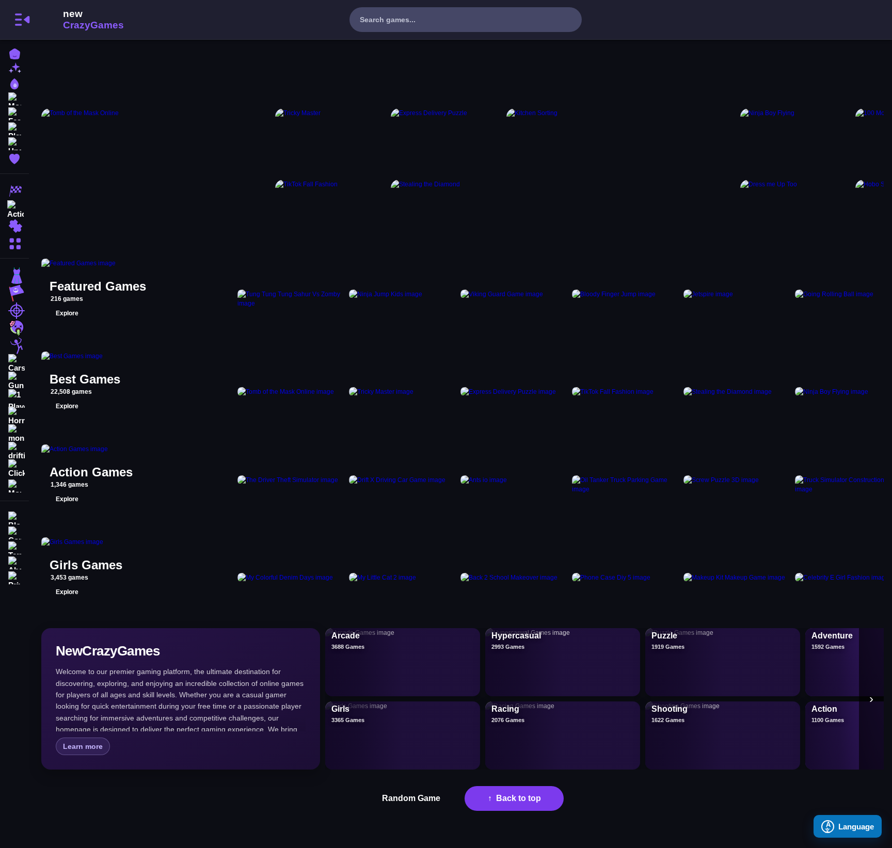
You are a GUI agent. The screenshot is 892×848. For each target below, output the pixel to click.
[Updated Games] (14, 142)
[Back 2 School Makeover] (514, 577)
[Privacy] (14, 576)
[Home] (14, 52)
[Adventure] (14, 293)
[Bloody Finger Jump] (625, 299)
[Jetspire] (737, 299)
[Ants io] (514, 484)
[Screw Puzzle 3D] (737, 484)
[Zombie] (14, 328)
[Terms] (14, 546)
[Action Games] (14, 208)
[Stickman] (14, 346)
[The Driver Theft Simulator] (291, 484)
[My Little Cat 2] (402, 577)
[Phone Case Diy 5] (625, 577)
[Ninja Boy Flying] (796, 141)
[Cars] (14, 363)
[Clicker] (14, 468)
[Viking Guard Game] (514, 299)
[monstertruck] (14, 433)
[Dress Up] (14, 275)
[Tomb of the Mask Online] (156, 177)
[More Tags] (14, 484)
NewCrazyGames (79, 19)
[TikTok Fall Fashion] (331, 213)
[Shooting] (14, 310)
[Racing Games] (14, 191)
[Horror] (14, 416)
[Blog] (14, 516)
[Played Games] (14, 127)
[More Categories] (14, 242)
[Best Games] (14, 82)
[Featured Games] (14, 112)
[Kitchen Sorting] (621, 177)
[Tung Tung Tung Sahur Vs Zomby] (291, 299)
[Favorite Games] (14, 157)
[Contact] (14, 531)
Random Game (411, 798)
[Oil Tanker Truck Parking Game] (625, 484)
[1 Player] (14, 398)
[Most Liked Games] (14, 97)
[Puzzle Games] (14, 226)
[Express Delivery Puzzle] (446, 141)
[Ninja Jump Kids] (402, 299)
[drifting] (14, 451)
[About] (14, 561)
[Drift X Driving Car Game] (402, 484)
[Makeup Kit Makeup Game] (737, 577)
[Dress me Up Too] (796, 213)
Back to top (518, 798)
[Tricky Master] (331, 141)
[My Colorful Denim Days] (291, 577)
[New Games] (14, 67)
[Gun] (14, 381)
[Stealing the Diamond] (446, 213)
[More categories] (871, 699)
